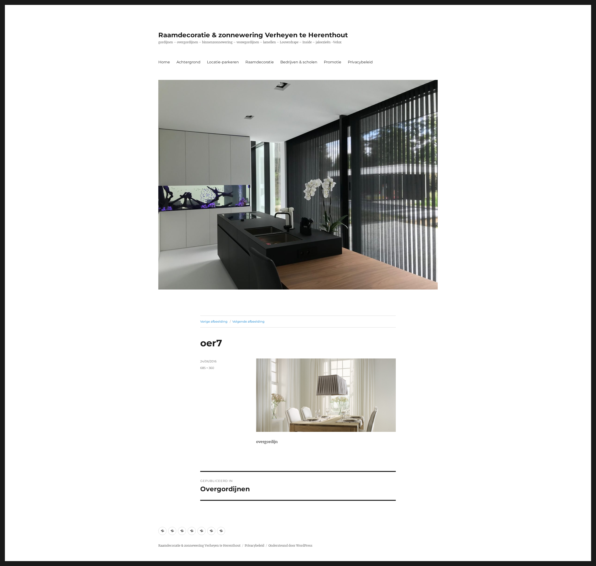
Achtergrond (188, 62)
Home (164, 62)
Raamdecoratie (259, 62)
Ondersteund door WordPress (290, 546)
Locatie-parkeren (223, 62)
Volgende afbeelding (248, 321)
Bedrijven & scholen (298, 62)
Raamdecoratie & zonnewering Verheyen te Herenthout (253, 35)
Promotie (332, 62)
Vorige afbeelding (213, 321)
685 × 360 (207, 368)
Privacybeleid (360, 62)
